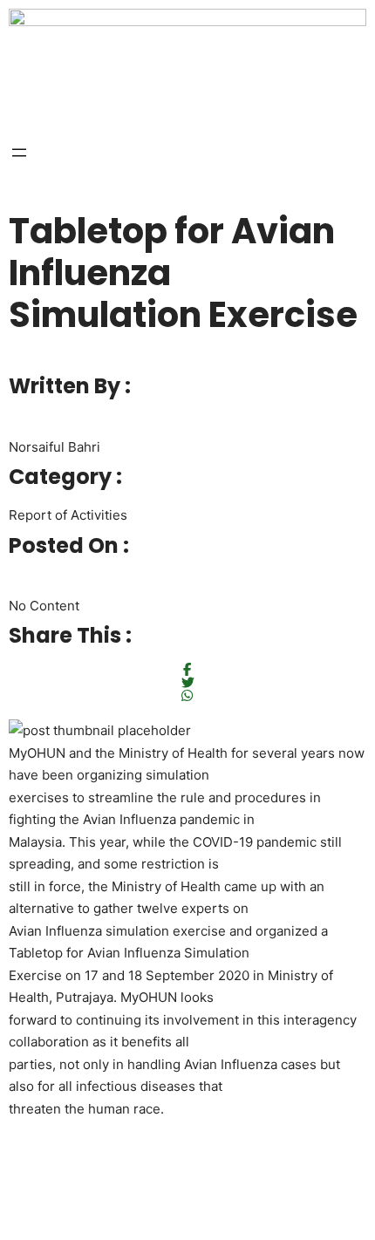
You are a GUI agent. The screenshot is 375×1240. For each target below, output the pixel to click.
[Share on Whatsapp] (187, 695)
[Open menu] (19, 152)
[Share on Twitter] (187, 682)
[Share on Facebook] (187, 669)
